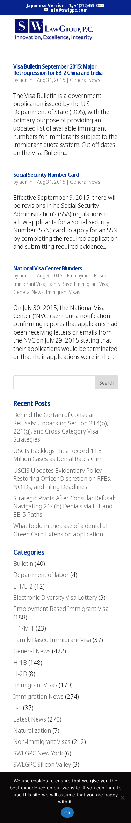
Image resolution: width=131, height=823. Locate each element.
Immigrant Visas (63, 292)
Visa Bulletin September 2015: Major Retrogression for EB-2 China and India (57, 70)
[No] (122, 797)
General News (85, 80)
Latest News (29, 719)
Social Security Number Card (46, 174)
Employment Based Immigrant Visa (61, 608)
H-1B (20, 662)
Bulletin (23, 563)
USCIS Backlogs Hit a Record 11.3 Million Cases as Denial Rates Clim (58, 454)
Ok (67, 812)
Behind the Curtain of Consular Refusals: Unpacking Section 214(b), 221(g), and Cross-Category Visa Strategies (60, 426)
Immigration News (38, 696)
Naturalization (32, 730)
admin (25, 80)
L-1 (17, 707)
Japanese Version (46, 5)
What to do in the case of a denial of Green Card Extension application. (60, 529)
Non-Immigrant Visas (42, 741)
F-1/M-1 (23, 628)
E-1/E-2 (23, 586)
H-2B (20, 673)
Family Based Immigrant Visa (78, 284)
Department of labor (41, 574)
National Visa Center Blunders (47, 268)
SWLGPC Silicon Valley (42, 764)
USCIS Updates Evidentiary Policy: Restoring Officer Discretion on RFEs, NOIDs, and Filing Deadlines (62, 478)
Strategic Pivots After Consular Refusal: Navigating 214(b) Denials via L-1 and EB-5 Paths (64, 506)
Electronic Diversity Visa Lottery (55, 597)
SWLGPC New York (38, 753)
